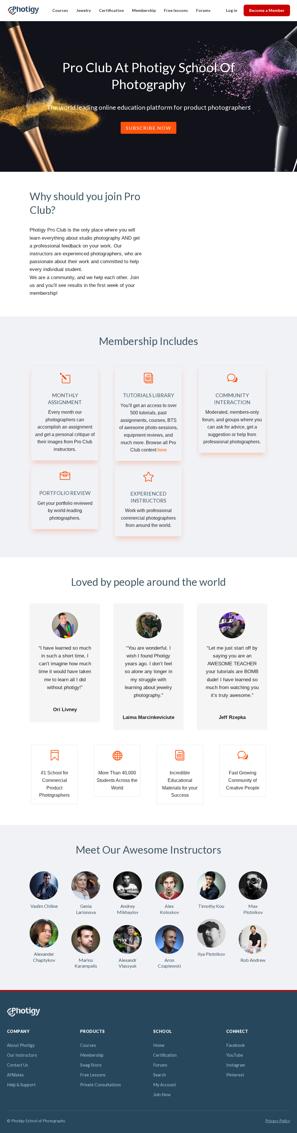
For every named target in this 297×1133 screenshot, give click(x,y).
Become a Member (267, 10)
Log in (231, 10)
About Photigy (21, 1045)
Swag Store (91, 1064)
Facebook (235, 1045)
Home (158, 1045)
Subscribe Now (148, 128)
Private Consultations (100, 1084)
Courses (60, 10)
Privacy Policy (277, 1120)
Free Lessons (93, 1074)
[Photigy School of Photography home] (23, 10)
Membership (144, 10)
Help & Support (21, 1084)
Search (159, 1074)
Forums (203, 10)
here (162, 449)
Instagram (235, 1064)
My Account (164, 1084)
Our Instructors (22, 1055)
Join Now (162, 1094)
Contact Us (17, 1064)
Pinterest (235, 1074)
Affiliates (15, 1074)
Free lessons (176, 10)
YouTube (234, 1055)
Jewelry (83, 10)
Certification (111, 10)
